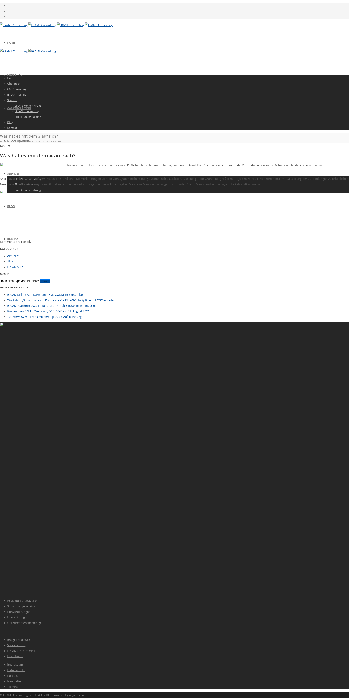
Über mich (13, 83)
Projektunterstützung (22, 601)
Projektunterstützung (28, 116)
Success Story (16, 645)
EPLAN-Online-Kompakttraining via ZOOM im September (45, 295)
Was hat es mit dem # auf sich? (37, 155)
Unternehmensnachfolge (24, 623)
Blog (10, 122)
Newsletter (14, 681)
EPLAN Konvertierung (28, 105)
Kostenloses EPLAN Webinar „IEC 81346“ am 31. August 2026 (48, 311)
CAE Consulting (16, 89)
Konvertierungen (19, 612)
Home (11, 42)
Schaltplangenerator (21, 606)
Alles (10, 261)
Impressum (15, 665)
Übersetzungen (17, 617)
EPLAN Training (16, 94)
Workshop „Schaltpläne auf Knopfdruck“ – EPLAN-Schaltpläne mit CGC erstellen (61, 300)
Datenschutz (16, 670)
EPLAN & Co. (15, 267)
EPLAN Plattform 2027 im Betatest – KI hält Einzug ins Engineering (52, 306)
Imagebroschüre (18, 640)
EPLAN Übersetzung (27, 111)
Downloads (15, 656)
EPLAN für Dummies (21, 651)
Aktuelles (13, 256)
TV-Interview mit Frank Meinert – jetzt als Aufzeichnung (44, 317)
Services (12, 100)
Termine (12, 687)
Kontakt (13, 239)
